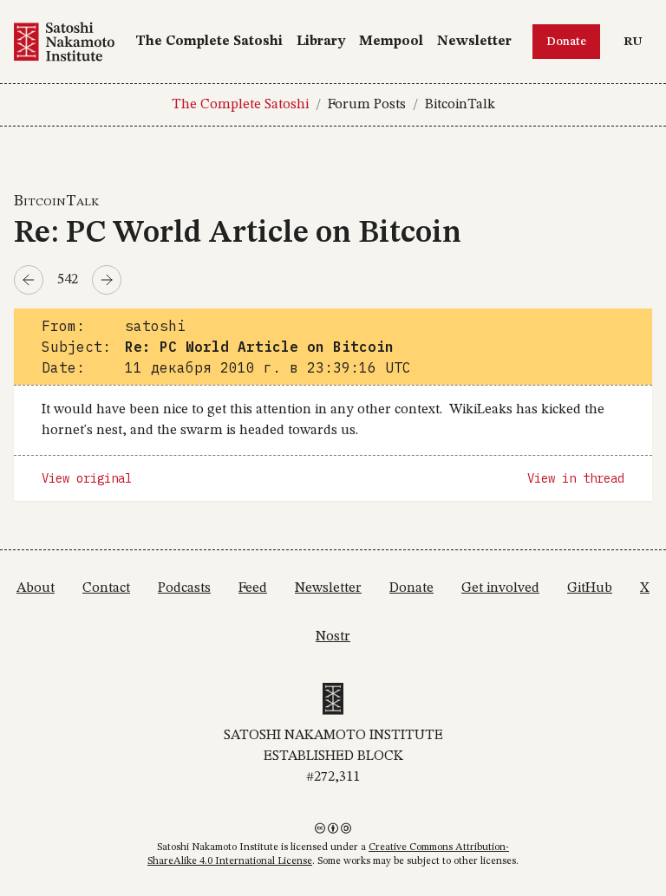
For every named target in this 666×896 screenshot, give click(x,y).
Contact (106, 588)
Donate (566, 42)
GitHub (589, 588)
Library (321, 42)
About (35, 588)
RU (637, 41)
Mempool (391, 42)
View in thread (575, 478)
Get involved (500, 588)
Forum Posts (367, 105)
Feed (252, 588)
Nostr (333, 637)
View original (87, 478)
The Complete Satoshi (209, 42)
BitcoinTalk (460, 105)
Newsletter (474, 42)
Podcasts (184, 588)
